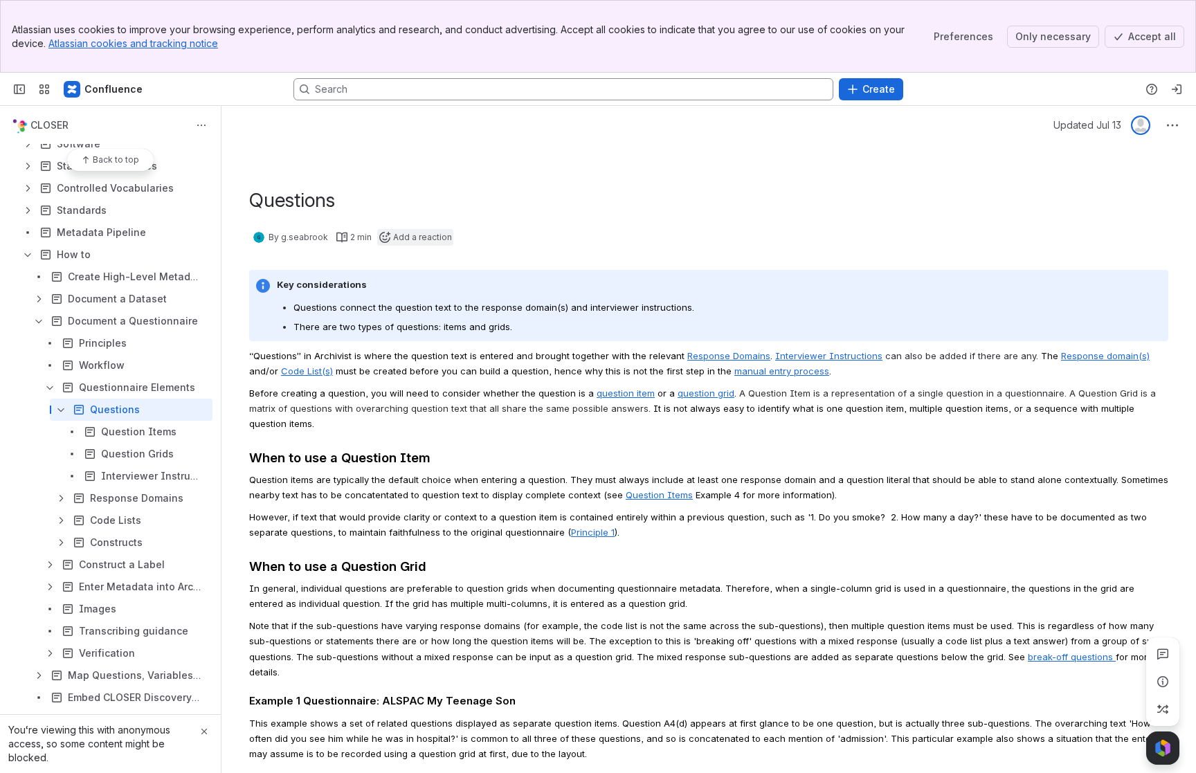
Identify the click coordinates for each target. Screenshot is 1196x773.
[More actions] (201, 125)
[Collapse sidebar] (19, 89)
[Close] (204, 731)
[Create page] (1163, 709)
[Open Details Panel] (1163, 682)
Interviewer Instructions (828, 355)
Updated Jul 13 (1087, 125)
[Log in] (1177, 89)
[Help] (1152, 89)
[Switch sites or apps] (44, 89)
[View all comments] (1163, 654)
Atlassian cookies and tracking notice (133, 43)
